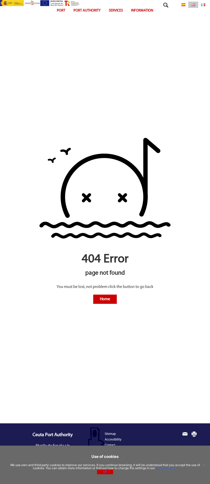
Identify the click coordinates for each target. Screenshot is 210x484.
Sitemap (110, 434)
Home (105, 299)
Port (61, 11)
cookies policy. (166, 468)
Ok (105, 472)
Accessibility (113, 439)
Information (142, 11)
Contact (110, 445)
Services (116, 11)
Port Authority (87, 11)
